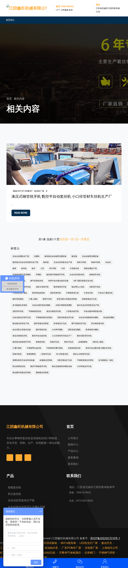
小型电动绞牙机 (72, 311)
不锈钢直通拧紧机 (19, 293)
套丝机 (24, 268)
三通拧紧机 (17, 348)
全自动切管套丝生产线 (63, 262)
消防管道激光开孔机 (65, 317)
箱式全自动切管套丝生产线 (88, 305)
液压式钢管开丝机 (53, 311)
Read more (20, 213)
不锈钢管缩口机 (72, 293)
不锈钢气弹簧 (107, 552)
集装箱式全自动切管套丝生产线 (25, 262)
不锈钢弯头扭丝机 (34, 348)
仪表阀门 (89, 552)
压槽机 (37, 256)
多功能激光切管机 (19, 305)
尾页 (87, 239)
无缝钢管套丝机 (74, 348)
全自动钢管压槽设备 (90, 256)
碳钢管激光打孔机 (89, 299)
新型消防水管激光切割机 (67, 299)
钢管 (14, 268)
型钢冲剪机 (17, 354)
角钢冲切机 (95, 262)
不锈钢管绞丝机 (34, 311)
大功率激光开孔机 (84, 366)
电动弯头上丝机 (78, 287)
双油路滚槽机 (108, 317)
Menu (10, 20)
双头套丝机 (14, 494)
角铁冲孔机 (68, 342)
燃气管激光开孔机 (79, 323)
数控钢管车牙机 (60, 287)
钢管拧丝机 (47, 299)
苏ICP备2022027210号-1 (105, 538)
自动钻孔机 (48, 552)
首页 (9, 98)
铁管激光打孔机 (60, 323)
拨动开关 (106, 543)
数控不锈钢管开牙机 (38, 366)
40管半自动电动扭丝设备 (58, 281)
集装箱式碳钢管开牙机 (21, 342)
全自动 (108, 262)
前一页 (69, 239)
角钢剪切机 (40, 342)
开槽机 (38, 275)
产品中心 (73, 451)
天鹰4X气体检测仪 (70, 552)
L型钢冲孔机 (46, 354)
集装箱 (74, 256)
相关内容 (19, 98)
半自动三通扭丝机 (105, 293)
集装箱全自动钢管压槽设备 (55, 256)
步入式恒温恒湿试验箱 (43, 543)
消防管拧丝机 (94, 287)
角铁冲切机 (81, 262)
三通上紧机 (33, 299)
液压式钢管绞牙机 (19, 336)
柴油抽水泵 (51, 547)
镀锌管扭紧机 (18, 299)
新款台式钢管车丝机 (81, 354)
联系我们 (73, 464)
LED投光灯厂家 (89, 543)
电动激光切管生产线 (20, 323)
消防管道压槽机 (74, 330)
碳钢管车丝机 (94, 275)
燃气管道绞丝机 (36, 281)
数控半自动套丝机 (39, 336)
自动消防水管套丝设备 (21, 330)
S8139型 (52, 268)
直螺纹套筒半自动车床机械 (23, 360)
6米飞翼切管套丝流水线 (83, 281)
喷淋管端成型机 (38, 293)
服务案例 (73, 457)
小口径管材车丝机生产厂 (62, 336)
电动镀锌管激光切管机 (21, 372)
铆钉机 (43, 557)
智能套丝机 (14, 487)
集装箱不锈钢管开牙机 (55, 275)
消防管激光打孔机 (64, 360)
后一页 (79, 239)
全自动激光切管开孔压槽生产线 (26, 506)
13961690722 (67, 6)
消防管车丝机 (18, 311)
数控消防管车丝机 (84, 336)
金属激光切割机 (46, 360)
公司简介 (73, 438)
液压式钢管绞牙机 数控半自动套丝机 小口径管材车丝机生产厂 (62, 196)
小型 (42, 268)
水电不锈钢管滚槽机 (64, 305)
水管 (63, 268)
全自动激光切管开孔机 (21, 317)
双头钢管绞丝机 (18, 366)
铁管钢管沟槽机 (92, 330)
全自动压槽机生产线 (20, 256)
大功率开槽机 (57, 330)
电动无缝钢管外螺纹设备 (62, 366)
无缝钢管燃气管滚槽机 (21, 275)
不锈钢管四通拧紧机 (54, 348)
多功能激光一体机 (105, 360)
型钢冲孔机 (54, 342)
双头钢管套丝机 (97, 323)
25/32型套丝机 (62, 354)
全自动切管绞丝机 (77, 275)
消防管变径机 (55, 293)
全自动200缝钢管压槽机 (88, 317)
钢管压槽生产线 (90, 268)
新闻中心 (73, 444)
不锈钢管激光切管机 (85, 360)
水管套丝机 (74, 268)
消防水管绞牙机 (42, 287)
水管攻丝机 (88, 293)
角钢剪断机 (31, 354)
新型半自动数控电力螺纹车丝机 (98, 348)
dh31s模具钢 (68, 543)
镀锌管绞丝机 (41, 330)
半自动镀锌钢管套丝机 (93, 311)
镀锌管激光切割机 (41, 323)
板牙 (33, 268)
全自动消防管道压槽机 (41, 305)
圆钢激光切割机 (42, 372)
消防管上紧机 (98, 342)
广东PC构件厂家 (71, 547)
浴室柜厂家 (91, 547)
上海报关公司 (110, 547)
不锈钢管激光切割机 (44, 317)
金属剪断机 (83, 342)
